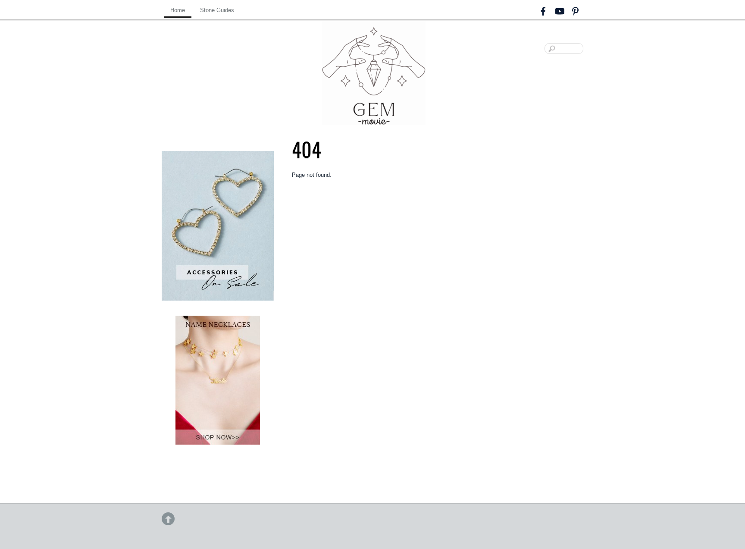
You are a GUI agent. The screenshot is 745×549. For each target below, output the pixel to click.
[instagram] (559, 9)
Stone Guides (217, 10)
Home (177, 10)
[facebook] (543, 9)
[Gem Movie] (374, 118)
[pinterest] (575, 9)
